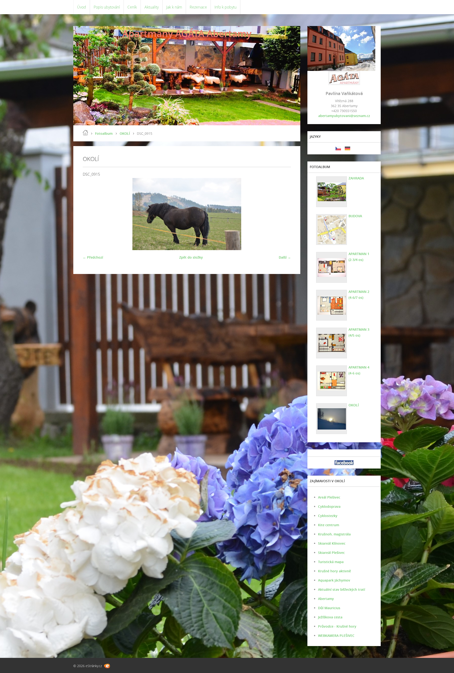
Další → (285, 257)
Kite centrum (328, 525)
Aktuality (151, 7)
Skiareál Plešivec (331, 552)
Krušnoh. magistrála (334, 534)
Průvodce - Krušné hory (337, 626)
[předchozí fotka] (90, 214)
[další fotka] (283, 214)
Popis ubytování (107, 7)
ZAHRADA (356, 178)
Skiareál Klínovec (331, 543)
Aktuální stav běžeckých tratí (341, 589)
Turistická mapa (331, 562)
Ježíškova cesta (330, 617)
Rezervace (198, 7)
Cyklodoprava (329, 506)
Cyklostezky (327, 515)
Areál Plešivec (329, 497)
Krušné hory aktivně (334, 571)
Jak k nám (174, 7)
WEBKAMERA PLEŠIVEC (336, 635)
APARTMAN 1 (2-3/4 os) (359, 257)
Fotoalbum (104, 133)
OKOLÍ (125, 133)
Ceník (132, 7)
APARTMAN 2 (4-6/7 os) (359, 294)
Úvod (81, 7)
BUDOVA (355, 216)
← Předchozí (93, 257)
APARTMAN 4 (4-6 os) (359, 370)
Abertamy (326, 598)
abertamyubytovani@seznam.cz (344, 115)
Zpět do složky (191, 257)
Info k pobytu (225, 7)
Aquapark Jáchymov (334, 580)
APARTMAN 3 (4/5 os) (359, 332)
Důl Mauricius (329, 608)
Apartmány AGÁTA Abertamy (186, 33)
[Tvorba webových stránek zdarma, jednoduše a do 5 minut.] (107, 666)
